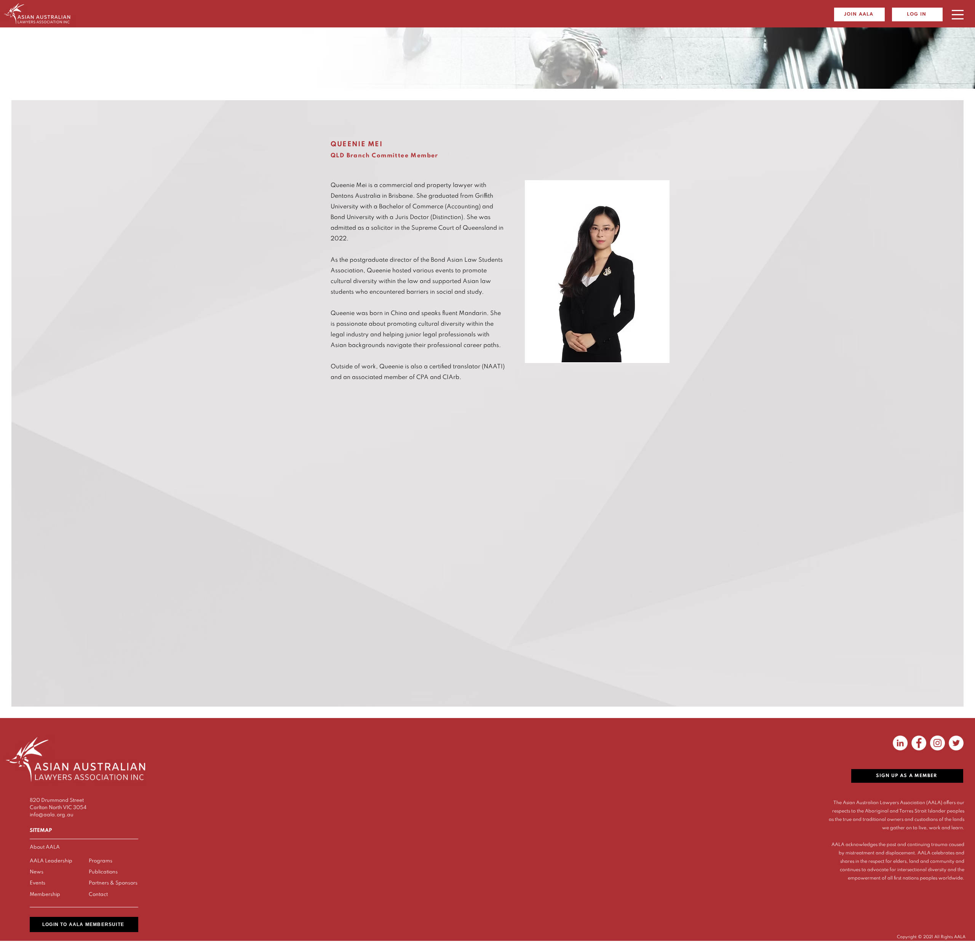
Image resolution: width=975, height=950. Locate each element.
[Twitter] (956, 743)
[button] (958, 14)
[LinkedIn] (900, 743)
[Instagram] (937, 743)
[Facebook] (918, 743)
